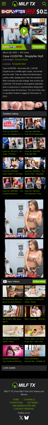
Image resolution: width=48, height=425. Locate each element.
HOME (16, 400)
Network (33, 403)
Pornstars (16, 403)
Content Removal (24, 409)
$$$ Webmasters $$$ (24, 406)
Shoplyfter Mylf (19, 64)
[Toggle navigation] (4, 4)
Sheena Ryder (21, 59)
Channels (29, 400)
